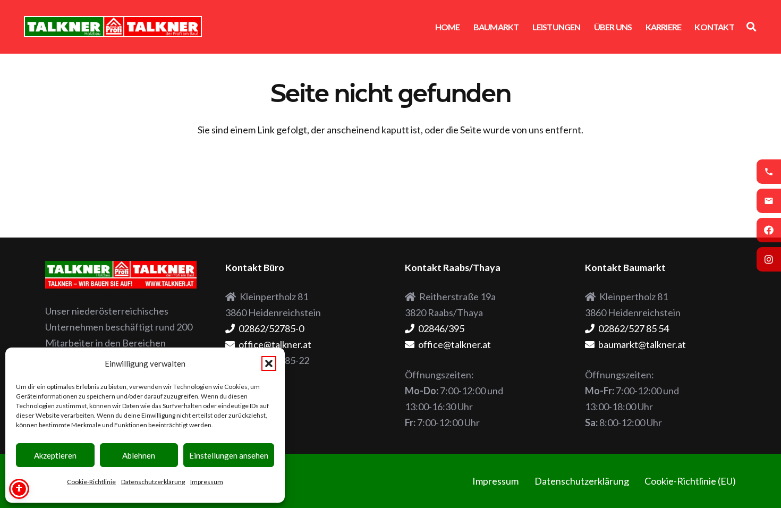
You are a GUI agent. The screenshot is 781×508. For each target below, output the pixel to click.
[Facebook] (768, 230)
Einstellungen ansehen (228, 455)
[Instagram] (768, 259)
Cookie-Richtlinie (91, 482)
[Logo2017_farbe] (113, 26)
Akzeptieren (55, 455)
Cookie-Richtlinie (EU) (690, 481)
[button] (269, 363)
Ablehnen (138, 455)
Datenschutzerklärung (153, 482)
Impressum (206, 482)
